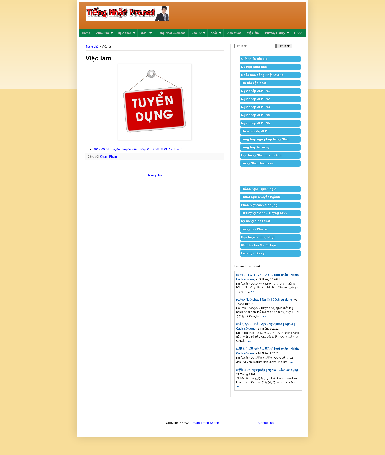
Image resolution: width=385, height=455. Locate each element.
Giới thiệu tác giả (254, 58)
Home (86, 33)
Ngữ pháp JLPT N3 (255, 107)
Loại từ (196, 33)
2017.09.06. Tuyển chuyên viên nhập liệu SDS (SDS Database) (137, 149)
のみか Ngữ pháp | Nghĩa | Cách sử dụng (264, 299)
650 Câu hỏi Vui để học (258, 245)
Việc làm (253, 33)
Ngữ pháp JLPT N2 (255, 99)
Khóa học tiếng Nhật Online (262, 75)
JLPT (144, 33)
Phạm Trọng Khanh (205, 422)
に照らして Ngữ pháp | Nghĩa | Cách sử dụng (267, 370)
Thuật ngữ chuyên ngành (260, 197)
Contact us (266, 422)
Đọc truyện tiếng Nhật (257, 237)
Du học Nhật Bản (254, 67)
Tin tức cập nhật (253, 83)
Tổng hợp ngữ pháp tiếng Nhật (265, 139)
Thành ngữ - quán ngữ (258, 189)
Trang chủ (92, 46)
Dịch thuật (234, 33)
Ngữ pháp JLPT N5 (255, 123)
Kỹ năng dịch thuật (255, 221)
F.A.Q (298, 33)
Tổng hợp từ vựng (255, 147)
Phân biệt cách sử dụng (259, 205)
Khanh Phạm (108, 156)
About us (102, 33)
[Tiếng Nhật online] (127, 18)
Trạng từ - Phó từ (254, 229)
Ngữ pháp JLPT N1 (255, 91)
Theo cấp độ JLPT (255, 131)
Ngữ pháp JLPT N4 (255, 115)
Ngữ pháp (124, 33)
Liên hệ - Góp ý (252, 253)
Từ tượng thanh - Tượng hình (264, 213)
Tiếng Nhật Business (171, 33)
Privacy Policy (275, 33)
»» (252, 291)
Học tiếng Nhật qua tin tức (261, 155)
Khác (214, 33)
